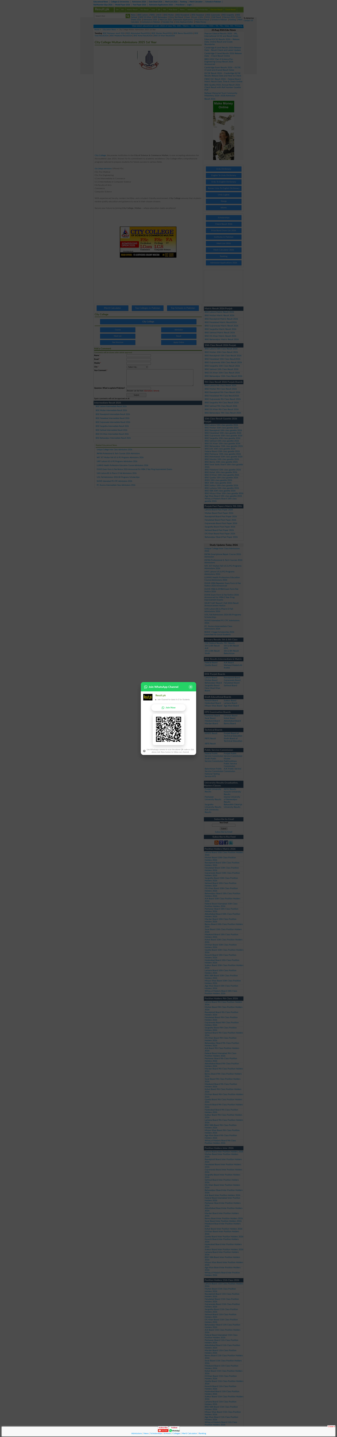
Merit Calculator (189, 1433)
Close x (331, 1426)
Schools (167, 1433)
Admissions (136, 1433)
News (146, 1433)
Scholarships (156, 1433)
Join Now (170, 708)
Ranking (202, 1433)
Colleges (176, 1433)
